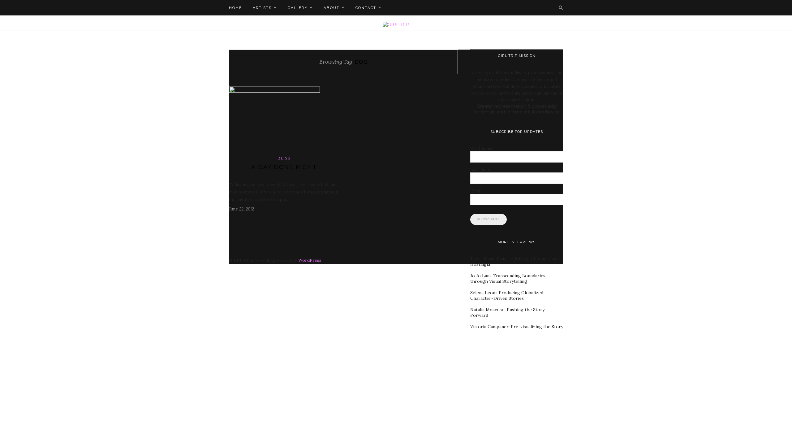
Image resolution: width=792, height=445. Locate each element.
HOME (235, 8)
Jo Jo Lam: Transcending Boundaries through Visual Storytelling (507, 278)
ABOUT (331, 8)
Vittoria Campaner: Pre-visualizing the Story (516, 326)
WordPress (309, 260)
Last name (480, 169)
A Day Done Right (284, 167)
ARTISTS (262, 8)
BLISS (284, 158)
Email (475, 191)
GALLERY (298, 8)
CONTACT (365, 8)
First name (481, 148)
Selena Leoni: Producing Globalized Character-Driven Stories (506, 295)
